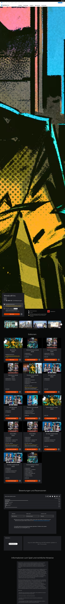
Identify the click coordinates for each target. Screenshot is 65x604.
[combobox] (18, 516)
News (19, 2)
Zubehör (16, 2)
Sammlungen (25, 5)
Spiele (9, 2)
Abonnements (37, 5)
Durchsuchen (44, 5)
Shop (4, 2)
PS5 (6, 2)
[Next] (61, 324)
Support (22, 2)
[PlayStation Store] (5, 5)
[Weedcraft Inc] (11, 324)
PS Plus (12, 2)
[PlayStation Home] (2, 3)
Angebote (31, 5)
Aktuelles (20, 5)
